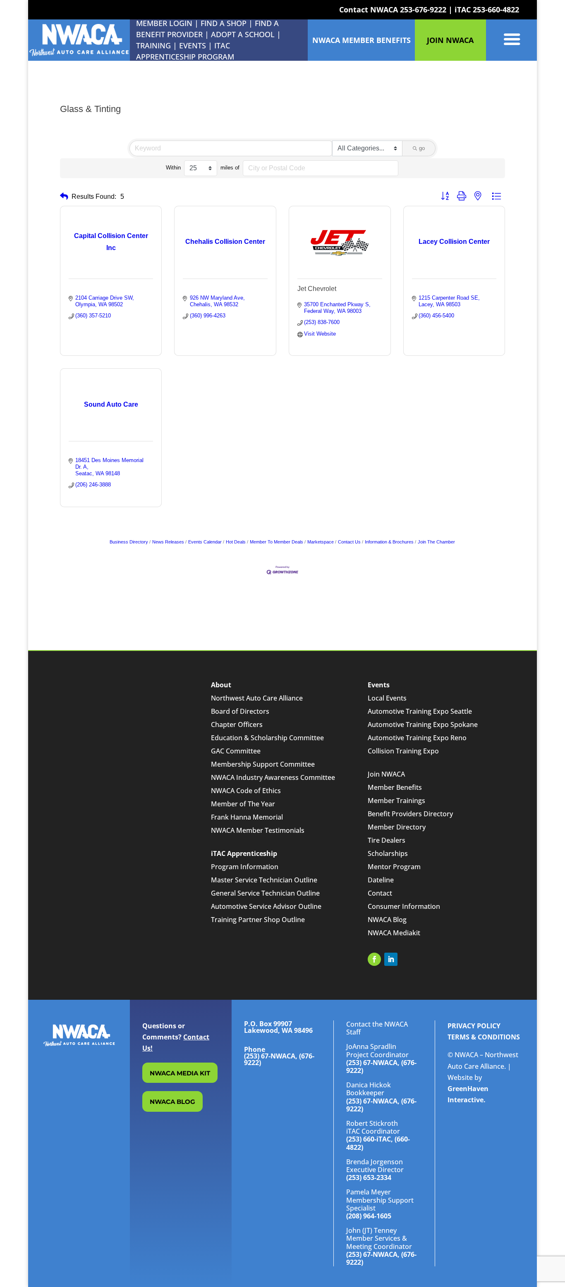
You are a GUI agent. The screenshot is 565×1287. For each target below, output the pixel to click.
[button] (64, 197)
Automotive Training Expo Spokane (423, 724)
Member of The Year (243, 803)
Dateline (381, 879)
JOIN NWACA (450, 40)
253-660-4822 (496, 9)
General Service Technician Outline (265, 893)
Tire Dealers (386, 840)
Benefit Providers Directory (410, 813)
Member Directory (397, 827)
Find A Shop (224, 23)
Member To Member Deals (276, 541)
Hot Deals (236, 541)
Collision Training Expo (403, 751)
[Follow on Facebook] (374, 959)
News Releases (168, 541)
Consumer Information (404, 906)
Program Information (244, 866)
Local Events (387, 698)
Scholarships (388, 853)
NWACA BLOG (172, 1102)
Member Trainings (396, 800)
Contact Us (349, 541)
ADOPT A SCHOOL (244, 34)
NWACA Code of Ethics (246, 790)
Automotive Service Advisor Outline (266, 906)
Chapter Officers (237, 724)
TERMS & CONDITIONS (484, 1037)
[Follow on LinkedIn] (390, 959)
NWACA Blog (387, 919)
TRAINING (153, 45)
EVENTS (192, 45)
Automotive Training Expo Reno (417, 737)
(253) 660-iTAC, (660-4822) (378, 1142)
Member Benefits (395, 787)
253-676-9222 (423, 9)
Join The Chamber (436, 541)
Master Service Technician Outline (264, 879)
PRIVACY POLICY (474, 1025)
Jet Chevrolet (316, 288)
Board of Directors (240, 711)
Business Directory (129, 541)
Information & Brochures (389, 541)
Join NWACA (386, 774)
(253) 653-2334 (368, 1177)
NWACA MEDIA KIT (180, 1073)
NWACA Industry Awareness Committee (273, 777)
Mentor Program (394, 866)
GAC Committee (236, 751)
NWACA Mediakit (394, 932)
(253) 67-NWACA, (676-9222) (381, 1066)
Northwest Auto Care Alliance (257, 698)
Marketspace (320, 541)
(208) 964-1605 (368, 1215)
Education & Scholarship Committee (267, 737)
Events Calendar (205, 541)
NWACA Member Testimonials (257, 830)
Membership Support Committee (263, 764)
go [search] (422, 148)
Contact (380, 893)
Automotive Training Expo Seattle (420, 711)
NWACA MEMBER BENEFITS (361, 40)
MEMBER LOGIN (164, 23)
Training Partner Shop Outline (258, 919)
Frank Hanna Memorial (247, 817)
